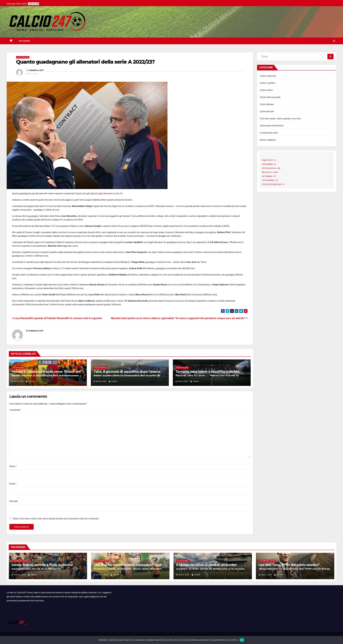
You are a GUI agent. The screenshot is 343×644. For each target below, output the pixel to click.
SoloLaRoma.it (269, 164)
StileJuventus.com (271, 168)
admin (31, 381)
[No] (339, 640)
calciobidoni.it (270, 180)
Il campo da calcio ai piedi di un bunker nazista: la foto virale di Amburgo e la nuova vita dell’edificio (210, 569)
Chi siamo (24, 41)
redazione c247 (36, 70)
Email (12, 484)
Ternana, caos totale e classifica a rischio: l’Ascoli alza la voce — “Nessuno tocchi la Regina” (208, 376)
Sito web (13, 501)
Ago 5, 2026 (183, 575)
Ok (242, 640)
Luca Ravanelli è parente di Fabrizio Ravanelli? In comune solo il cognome (58, 318)
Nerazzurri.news (270, 172)
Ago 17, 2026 (102, 575)
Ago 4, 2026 (266, 575)
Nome (12, 466)
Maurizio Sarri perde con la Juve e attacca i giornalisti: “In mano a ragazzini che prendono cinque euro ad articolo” (178, 318)
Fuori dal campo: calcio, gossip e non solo (280, 118)
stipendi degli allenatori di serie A (105, 193)
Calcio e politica (267, 83)
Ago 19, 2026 (20, 575)
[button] (334, 41)
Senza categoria (268, 140)
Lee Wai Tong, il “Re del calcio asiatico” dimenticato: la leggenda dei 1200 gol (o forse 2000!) (294, 569)
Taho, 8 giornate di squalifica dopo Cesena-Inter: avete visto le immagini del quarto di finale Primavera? (127, 376)
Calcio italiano (23, 57)
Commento (15, 410)
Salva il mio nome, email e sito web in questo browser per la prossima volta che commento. (56, 518)
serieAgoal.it (269, 176)
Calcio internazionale (270, 97)
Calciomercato (267, 111)
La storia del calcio (269, 133)
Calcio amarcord (268, 76)
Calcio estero (266, 90)
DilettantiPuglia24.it (273, 184)
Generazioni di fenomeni (272, 126)
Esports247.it (269, 160)
